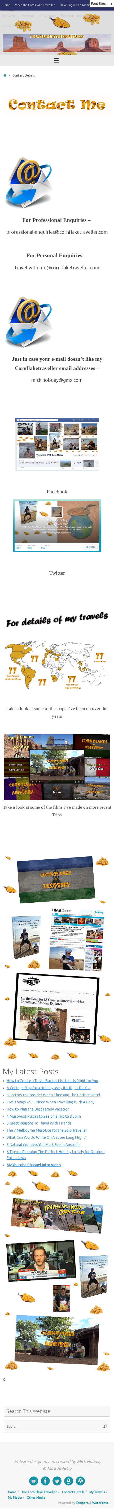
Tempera (82, 1503)
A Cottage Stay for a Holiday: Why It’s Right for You (49, 1088)
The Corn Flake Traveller (39, 1492)
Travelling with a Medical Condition (82, 5)
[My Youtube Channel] (33, 1480)
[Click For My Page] (45, 1480)
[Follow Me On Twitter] (57, 1480)
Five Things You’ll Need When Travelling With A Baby (50, 1102)
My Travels (9, 15)
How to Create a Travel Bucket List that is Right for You (52, 1081)
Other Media (47, 15)
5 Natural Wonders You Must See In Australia (43, 1144)
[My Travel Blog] (80, 1480)
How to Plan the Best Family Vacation (38, 1109)
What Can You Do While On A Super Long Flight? (47, 1137)
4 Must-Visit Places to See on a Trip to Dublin (44, 1116)
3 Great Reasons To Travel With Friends (39, 1123)
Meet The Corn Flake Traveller (35, 5)
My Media (27, 15)
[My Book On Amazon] (68, 1480)
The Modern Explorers (75, 15)
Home (6, 5)
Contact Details (12, 26)
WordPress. (100, 1503)
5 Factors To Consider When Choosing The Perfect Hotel (53, 1095)
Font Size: (98, 3)
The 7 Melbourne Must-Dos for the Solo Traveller (47, 1130)
